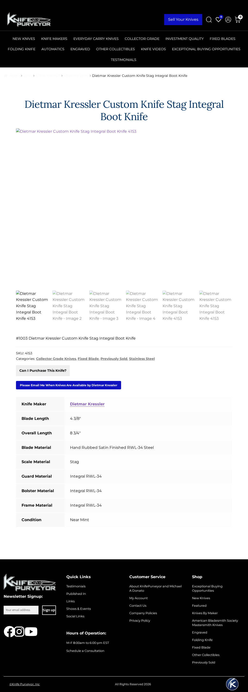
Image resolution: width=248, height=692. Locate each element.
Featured (199, 605)
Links (70, 601)
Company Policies (143, 613)
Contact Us (137, 605)
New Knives (24, 38)
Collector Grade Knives (56, 359)
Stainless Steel (76, 75)
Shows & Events (78, 609)
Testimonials (123, 60)
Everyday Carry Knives (96, 38)
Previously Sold (114, 359)
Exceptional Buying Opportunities (206, 49)
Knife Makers (54, 38)
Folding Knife (21, 49)
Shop (27, 75)
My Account (138, 598)
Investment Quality (184, 38)
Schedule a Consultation (85, 651)
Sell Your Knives (183, 19)
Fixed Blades (222, 38)
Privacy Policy (139, 620)
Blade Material (48, 75)
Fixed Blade (88, 359)
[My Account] (228, 19)
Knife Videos (153, 49)
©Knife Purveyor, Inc (24, 684)
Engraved (80, 49)
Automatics (52, 49)
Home (14, 75)
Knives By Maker (205, 613)
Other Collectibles (115, 49)
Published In (76, 594)
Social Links (75, 616)
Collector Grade (142, 38)
